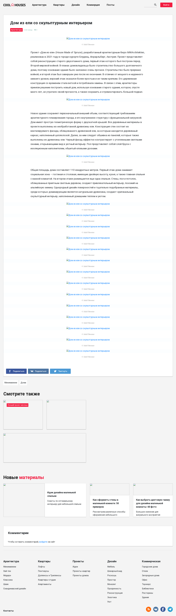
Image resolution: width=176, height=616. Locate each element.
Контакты (8, 611)
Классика (7, 580)
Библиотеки (148, 588)
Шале (6, 584)
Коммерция (93, 4)
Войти (166, 5)
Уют (109, 602)
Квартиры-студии (47, 580)
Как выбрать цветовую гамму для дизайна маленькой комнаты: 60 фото (153, 503)
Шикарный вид (114, 571)
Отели (145, 571)
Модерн (7, 575)
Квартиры (59, 4)
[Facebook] (16, 371)
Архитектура (39, 4)
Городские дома (150, 566)
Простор (111, 580)
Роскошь (111, 575)
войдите (43, 542)
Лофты (41, 566)
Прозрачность (114, 588)
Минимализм (9, 566)
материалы (31, 477)
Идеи (75, 566)
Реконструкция (115, 593)
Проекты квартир (81, 571)
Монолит (111, 584)
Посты (110, 4)
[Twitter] (60, 371)
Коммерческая (151, 561)
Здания (145, 597)
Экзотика (112, 597)
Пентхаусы (43, 571)
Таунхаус (146, 584)
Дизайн (76, 4)
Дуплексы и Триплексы (49, 575)
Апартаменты (44, 584)
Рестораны (147, 593)
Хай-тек (7, 571)
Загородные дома (150, 575)
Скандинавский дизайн (14, 588)
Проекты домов (81, 575)
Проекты (78, 561)
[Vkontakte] (38, 371)
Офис (144, 580)
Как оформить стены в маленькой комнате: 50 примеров (106, 503)
